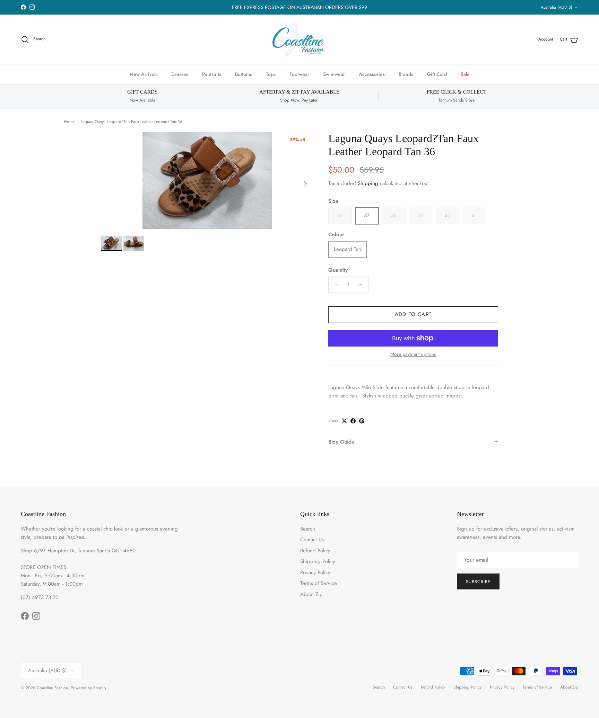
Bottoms (243, 74)
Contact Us (312, 539)
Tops (271, 74)
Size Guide (341, 442)
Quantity (338, 270)
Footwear (299, 74)
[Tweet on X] (344, 420)
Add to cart (413, 314)
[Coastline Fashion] (299, 39)
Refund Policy (315, 550)
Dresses (179, 74)
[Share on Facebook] (353, 420)
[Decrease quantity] (335, 284)
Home (69, 122)
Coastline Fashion (52, 688)
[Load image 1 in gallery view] (207, 180)
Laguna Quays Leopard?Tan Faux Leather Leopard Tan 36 (131, 122)
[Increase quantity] (362, 284)
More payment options (413, 354)
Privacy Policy (315, 572)
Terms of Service (318, 583)
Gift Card (437, 74)
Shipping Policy (317, 561)
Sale (465, 74)
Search (307, 529)
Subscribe (478, 581)
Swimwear (334, 74)
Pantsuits (211, 74)
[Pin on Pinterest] (361, 420)
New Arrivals (143, 74)
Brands (406, 74)
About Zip (311, 594)
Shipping (368, 183)
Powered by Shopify (88, 688)
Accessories (372, 74)
